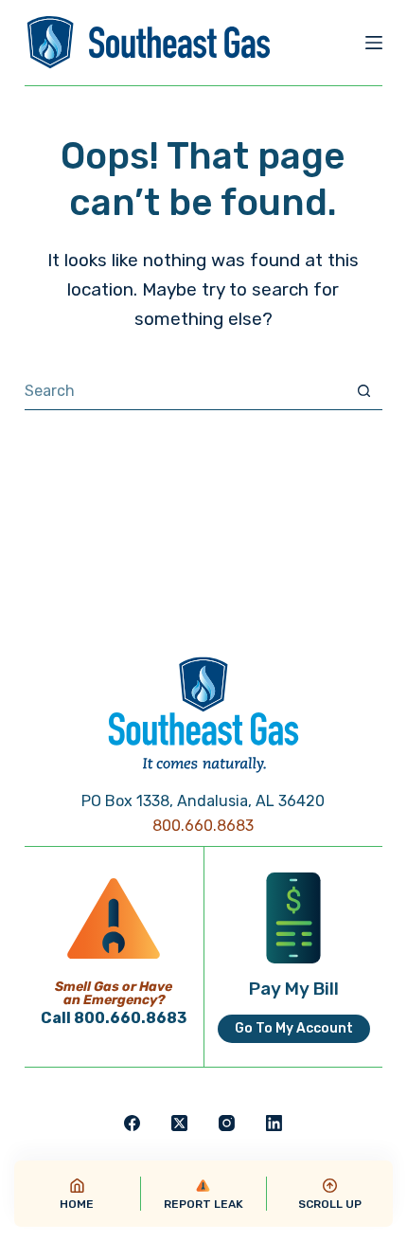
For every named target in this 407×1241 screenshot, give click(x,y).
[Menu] (373, 42)
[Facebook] (132, 1123)
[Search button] (363, 390)
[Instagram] (227, 1123)
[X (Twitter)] (179, 1123)
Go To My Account (294, 1028)
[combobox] (185, 390)
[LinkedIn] (274, 1123)
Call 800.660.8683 (113, 1018)
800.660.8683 (203, 826)
